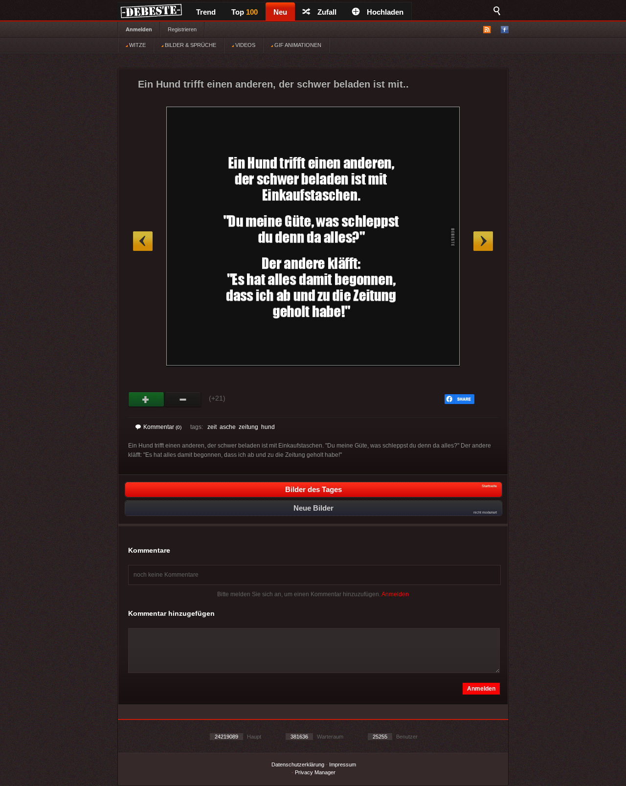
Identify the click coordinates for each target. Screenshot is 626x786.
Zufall (326, 12)
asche (228, 427)
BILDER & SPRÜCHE (189, 45)
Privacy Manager (315, 772)
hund (268, 427)
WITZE (137, 45)
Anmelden (139, 29)
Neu (280, 12)
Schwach (183, 399)
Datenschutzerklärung (297, 764)
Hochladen (385, 12)
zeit (212, 427)
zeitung (248, 427)
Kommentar (162, 427)
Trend (206, 12)
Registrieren (182, 29)
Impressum (342, 764)
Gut (146, 399)
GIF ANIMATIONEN (297, 45)
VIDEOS (244, 45)
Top (244, 12)
